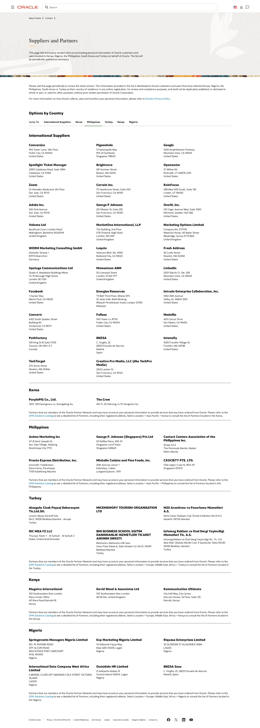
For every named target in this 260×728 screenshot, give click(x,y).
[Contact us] (247, 7)
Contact (49, 18)
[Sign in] (241, 7)
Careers (107, 720)
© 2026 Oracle (35, 720)
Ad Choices (96, 720)
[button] (12, 7)
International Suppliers (57, 121)
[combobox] (130, 7)
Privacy (49, 720)
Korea (79, 121)
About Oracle (35, 18)
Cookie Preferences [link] (81, 720)
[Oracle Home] (28, 7)
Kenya (120, 121)
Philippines (93, 121)
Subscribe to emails (121, 720)
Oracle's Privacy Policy (157, 98)
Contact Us (153, 720)
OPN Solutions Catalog (41, 415)
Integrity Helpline (138, 720)
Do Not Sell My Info (62, 720)
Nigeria (133, 121)
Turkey (109, 121)
